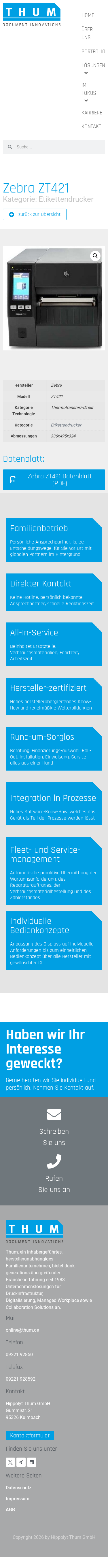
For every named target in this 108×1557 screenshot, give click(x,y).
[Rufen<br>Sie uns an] (54, 1161)
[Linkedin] (31, 1462)
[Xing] (21, 1462)
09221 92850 (19, 1354)
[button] (95, 256)
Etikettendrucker (66, 199)
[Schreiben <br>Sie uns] (54, 1114)
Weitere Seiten (24, 1475)
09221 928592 (20, 1379)
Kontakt (15, 1391)
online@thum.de (22, 1330)
